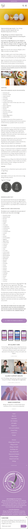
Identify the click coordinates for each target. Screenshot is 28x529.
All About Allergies (14, 456)
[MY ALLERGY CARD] (14, 335)
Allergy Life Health (14, 447)
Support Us (14, 425)
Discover (14, 439)
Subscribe (14, 465)
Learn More (14, 356)
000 (11, 143)
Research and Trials (14, 458)
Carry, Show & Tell (14, 451)
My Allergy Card (14, 449)
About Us (14, 416)
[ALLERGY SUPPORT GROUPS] (14, 366)
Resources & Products (14, 454)
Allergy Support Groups (13, 442)
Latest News (14, 418)
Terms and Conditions (14, 428)
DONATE (14, 408)
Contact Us (14, 432)
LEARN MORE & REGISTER (14, 382)
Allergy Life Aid (14, 444)
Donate (14, 435)
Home (14, 413)
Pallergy (14, 461)
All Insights (14, 423)
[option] (14, 1)
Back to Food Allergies (15, 320)
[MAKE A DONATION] (14, 393)
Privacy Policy (14, 430)
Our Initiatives (14, 420)
